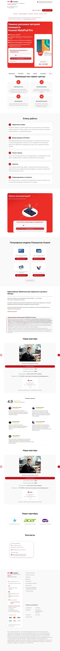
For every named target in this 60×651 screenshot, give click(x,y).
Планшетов (28, 614)
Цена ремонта (30, 13)
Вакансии (36, 13)
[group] (14, 521)
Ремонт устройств (23, 13)
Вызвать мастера (30, 366)
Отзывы (45, 13)
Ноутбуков (37, 607)
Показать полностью (12, 311)
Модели (28, 73)
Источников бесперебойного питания (39, 611)
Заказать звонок (47, 10)
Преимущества (12, 73)
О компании (15, 13)
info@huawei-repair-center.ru (19, 549)
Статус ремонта (37, 10)
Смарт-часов (29, 616)
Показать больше (30, 280)
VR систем (37, 614)
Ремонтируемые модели (31, 583)
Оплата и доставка (30, 574)
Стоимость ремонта (30, 572)
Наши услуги (29, 585)
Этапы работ (20, 73)
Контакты (41, 13)
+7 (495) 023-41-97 (13, 6)
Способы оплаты (29, 591)
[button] (59, 355)
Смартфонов (29, 607)
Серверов (28, 609)
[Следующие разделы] (52, 74)
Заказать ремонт (21, 258)
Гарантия (35, 73)
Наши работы (43, 73)
